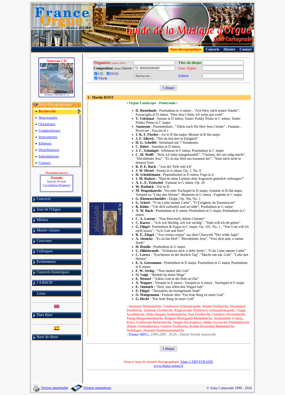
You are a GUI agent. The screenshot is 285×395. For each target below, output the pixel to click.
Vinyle (102, 78)
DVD (115, 74)
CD (102, 74)
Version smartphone (96, 388)
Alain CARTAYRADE (196, 362)
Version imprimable (54, 388)
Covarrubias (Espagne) (56, 185)
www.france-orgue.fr (168, 366)
